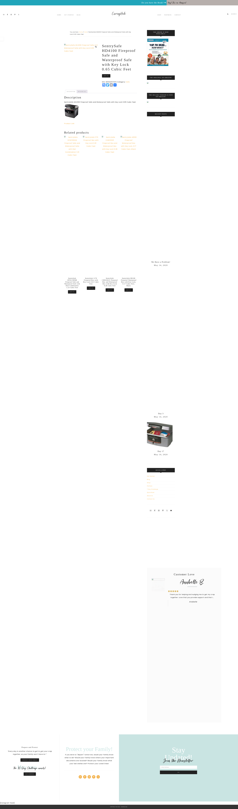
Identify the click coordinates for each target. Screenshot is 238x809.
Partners (149, 486)
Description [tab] (71, 91)
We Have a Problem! (160, 262)
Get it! (106, 75)
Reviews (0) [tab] (82, 91)
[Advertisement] (119, 541)
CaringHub (119, 13)
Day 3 (161, 413)
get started (30, 774)
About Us (150, 495)
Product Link (69, 123)
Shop (148, 482)
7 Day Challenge (152, 489)
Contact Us (151, 499)
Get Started (151, 476)
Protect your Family (29, 760)
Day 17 (161, 451)
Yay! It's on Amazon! (177, 2)
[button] (96, 47)
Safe (85, 32)
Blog (148, 479)
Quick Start (150, 492)
